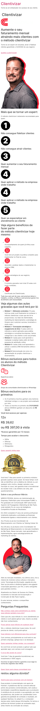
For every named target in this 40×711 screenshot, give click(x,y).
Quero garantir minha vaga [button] (10, 450)
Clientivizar (11, 3)
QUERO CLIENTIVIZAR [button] (9, 53)
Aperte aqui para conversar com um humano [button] (16, 680)
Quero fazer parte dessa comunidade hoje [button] (16, 669)
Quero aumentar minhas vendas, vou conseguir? (18, 643)
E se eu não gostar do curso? (11, 653)
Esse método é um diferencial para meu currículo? (18, 634)
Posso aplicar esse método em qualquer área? (17, 625)
